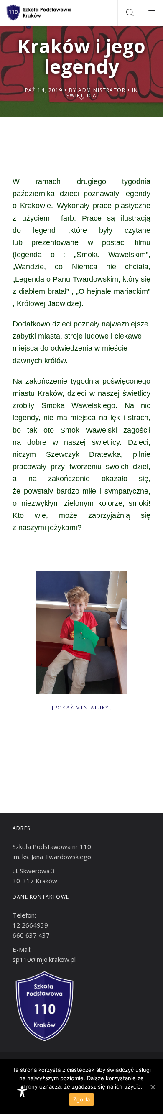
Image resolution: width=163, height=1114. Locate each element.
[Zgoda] (152, 1087)
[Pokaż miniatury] (81, 708)
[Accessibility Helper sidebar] (22, 1091)
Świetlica (81, 95)
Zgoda (81, 1099)
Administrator (101, 90)
